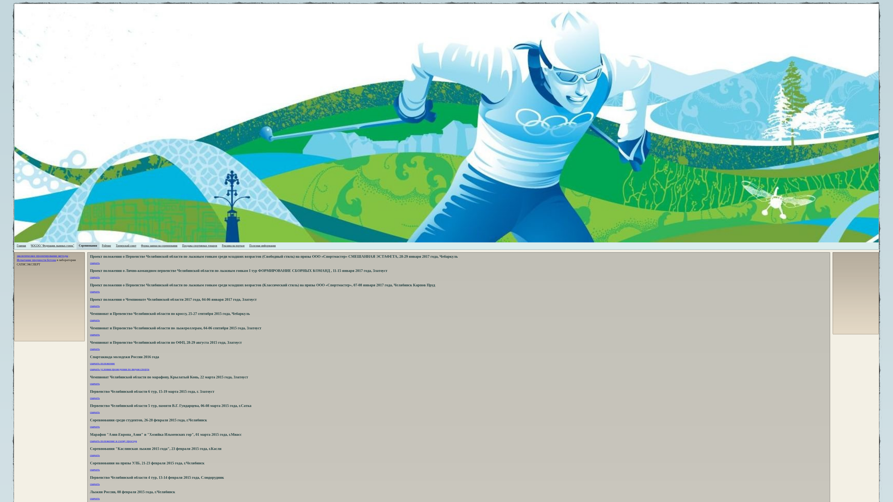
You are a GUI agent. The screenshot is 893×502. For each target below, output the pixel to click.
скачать (95, 263)
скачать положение (102, 363)
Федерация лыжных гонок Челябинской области (107, 8)
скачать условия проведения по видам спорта (119, 369)
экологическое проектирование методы (42, 256)
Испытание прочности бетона (36, 260)
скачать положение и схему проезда (113, 441)
